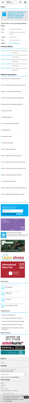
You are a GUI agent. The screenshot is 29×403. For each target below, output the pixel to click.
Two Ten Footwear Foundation (9, 181)
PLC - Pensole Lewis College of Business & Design (13, 162)
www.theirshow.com (15, 43)
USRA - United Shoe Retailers (8, 149)
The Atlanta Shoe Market (7, 142)
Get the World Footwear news (9, 369)
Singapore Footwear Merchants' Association (12, 324)
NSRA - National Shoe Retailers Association (12, 175)
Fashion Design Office (7, 110)
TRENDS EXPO (8, 293)
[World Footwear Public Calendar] (3, 235)
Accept (26, 397)
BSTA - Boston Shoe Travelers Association (12, 155)
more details (9, 401)
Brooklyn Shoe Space (7, 136)
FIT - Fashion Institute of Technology (10, 123)
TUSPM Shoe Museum (7, 117)
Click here (10, 12)
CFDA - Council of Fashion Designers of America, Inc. (14, 85)
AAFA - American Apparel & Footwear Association (13, 194)
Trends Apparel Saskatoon (11, 305)
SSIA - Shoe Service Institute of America (11, 78)
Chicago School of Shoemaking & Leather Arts (12, 104)
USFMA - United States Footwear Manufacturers (13, 98)
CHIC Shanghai (8, 287)
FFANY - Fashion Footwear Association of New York (14, 168)
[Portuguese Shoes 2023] (14, 246)
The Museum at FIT (6, 130)
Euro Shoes (8, 299)
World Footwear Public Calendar (14, 232)
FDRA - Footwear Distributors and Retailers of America (14, 187)
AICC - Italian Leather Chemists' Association (12, 318)
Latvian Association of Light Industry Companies (13, 321)
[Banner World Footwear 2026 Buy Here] (14, 225)
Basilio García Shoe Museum (8, 315)
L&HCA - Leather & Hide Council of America (12, 91)
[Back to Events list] (26, 7)
